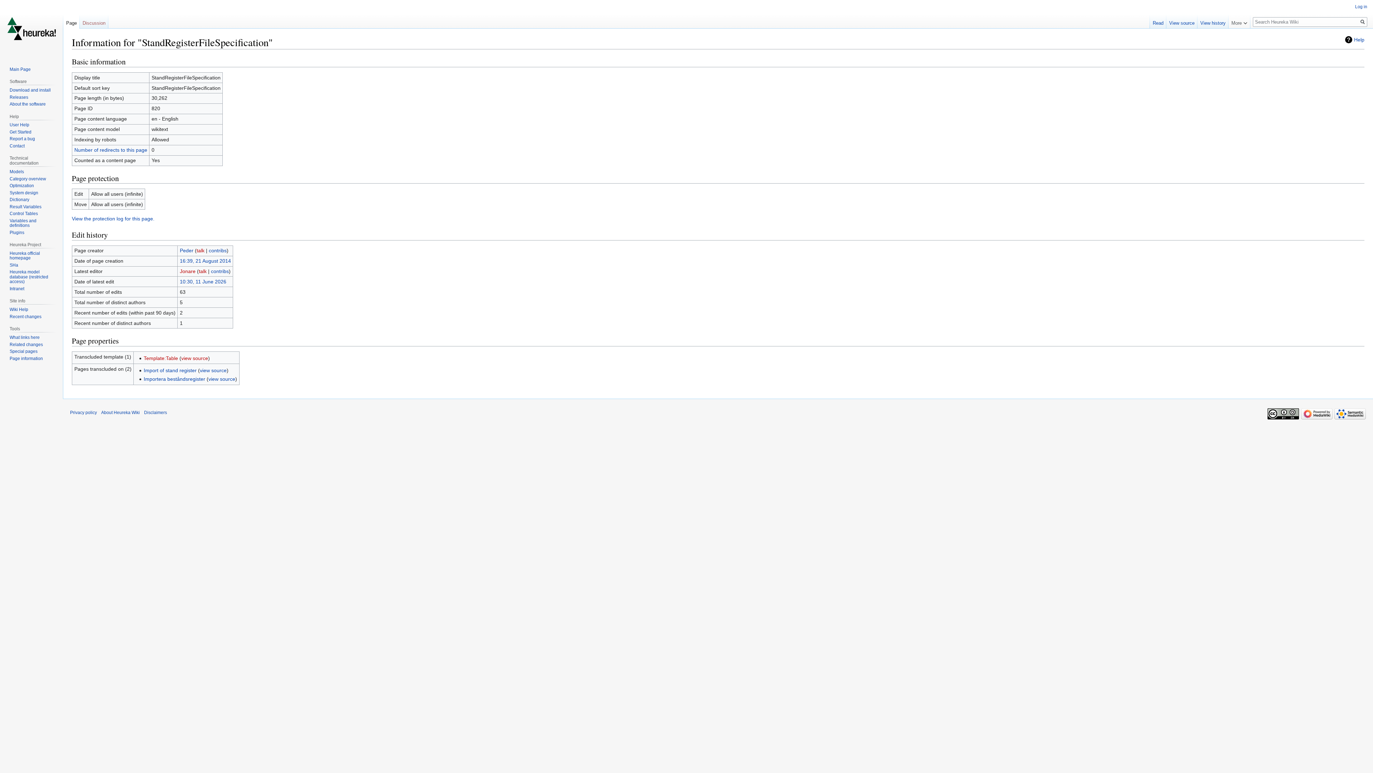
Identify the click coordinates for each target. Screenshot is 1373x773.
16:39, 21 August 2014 (205, 261)
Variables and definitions (23, 223)
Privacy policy (83, 412)
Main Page (20, 69)
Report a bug (22, 138)
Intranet (17, 288)
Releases (19, 97)
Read (1158, 23)
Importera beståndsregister (174, 379)
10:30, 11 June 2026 (203, 282)
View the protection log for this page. (113, 219)
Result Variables (25, 206)
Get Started (20, 132)
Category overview (28, 178)
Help (1359, 40)
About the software (28, 104)
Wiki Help (19, 309)
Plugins (17, 232)
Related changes (26, 344)
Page (71, 23)
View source (1182, 23)
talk (201, 250)
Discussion (94, 23)
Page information (26, 358)
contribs (218, 250)
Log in (1361, 6)
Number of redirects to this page (110, 150)
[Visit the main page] (31, 28)
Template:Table (161, 358)
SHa (14, 265)
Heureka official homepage (25, 256)
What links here (25, 337)
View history (1213, 23)
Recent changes (25, 316)
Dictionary (19, 199)
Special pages (24, 351)
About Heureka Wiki (120, 412)
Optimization (22, 185)
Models (17, 171)
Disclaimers (155, 412)
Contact (17, 146)
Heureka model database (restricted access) (29, 276)
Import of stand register (170, 370)
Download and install (30, 90)
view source (194, 358)
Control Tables (24, 213)
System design (24, 192)
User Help (19, 124)
